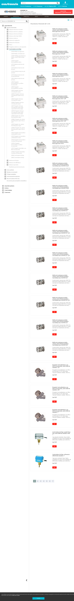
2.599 (37, 6)
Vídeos (36, 16)
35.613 (62, 6)
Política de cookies (16, 595)
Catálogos (26, 16)
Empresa (6, 16)
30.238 (50, 6)
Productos (16, 16)
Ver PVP (54, 39)
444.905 (25, 6)
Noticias (47, 16)
